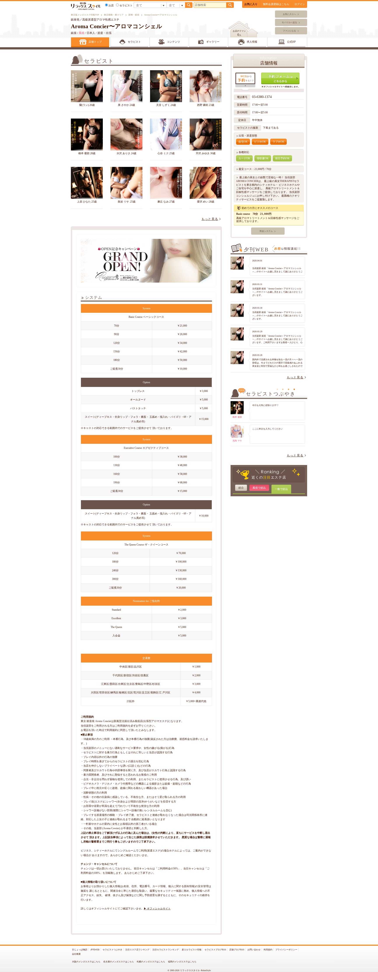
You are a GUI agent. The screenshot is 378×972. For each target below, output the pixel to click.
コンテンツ (173, 41)
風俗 (259, 487)
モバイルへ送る (289, 22)
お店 (111, 5)
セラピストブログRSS (215, 949)
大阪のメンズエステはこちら (86, 961)
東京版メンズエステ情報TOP (85, 15)
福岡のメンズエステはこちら (182, 961)
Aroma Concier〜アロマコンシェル (116, 26)
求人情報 (252, 41)
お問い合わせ (254, 949)
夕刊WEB (95, 949)
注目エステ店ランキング (137, 949)
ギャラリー (212, 41)
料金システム (266, 231)
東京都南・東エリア (114, 15)
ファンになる (289, 31)
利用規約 (268, 949)
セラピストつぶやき (112, 949)
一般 (281, 489)
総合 (241, 487)
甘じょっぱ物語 (79, 949)
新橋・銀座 (133, 15)
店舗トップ (95, 41)
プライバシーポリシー (286, 949)
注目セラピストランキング (165, 949)
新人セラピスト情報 (191, 949)
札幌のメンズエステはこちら (151, 961)
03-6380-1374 (262, 97)
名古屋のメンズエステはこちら (118, 961)
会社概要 (76, 954)
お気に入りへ (289, 14)
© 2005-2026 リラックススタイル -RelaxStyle (189, 970)
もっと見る (209, 219)
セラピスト (126, 5)
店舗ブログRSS (236, 949)
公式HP (291, 41)
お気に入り (250, 4)
